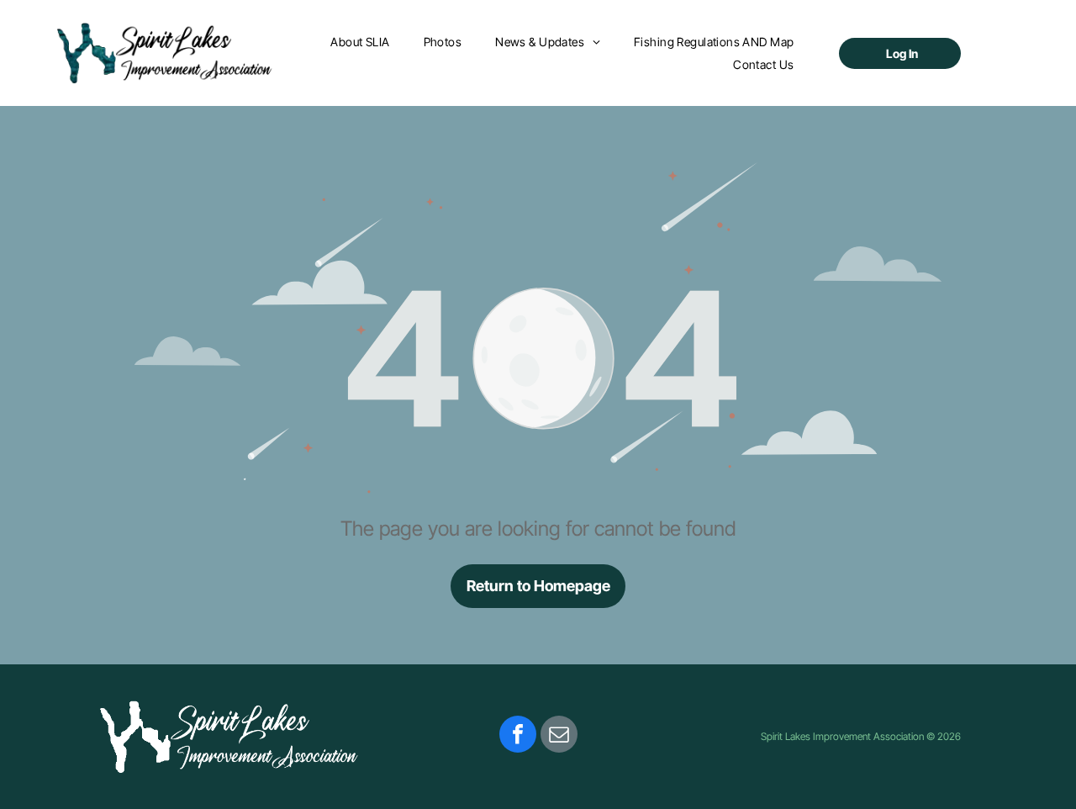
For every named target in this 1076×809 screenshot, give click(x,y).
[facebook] (517, 736)
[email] (559, 736)
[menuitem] (360, 41)
